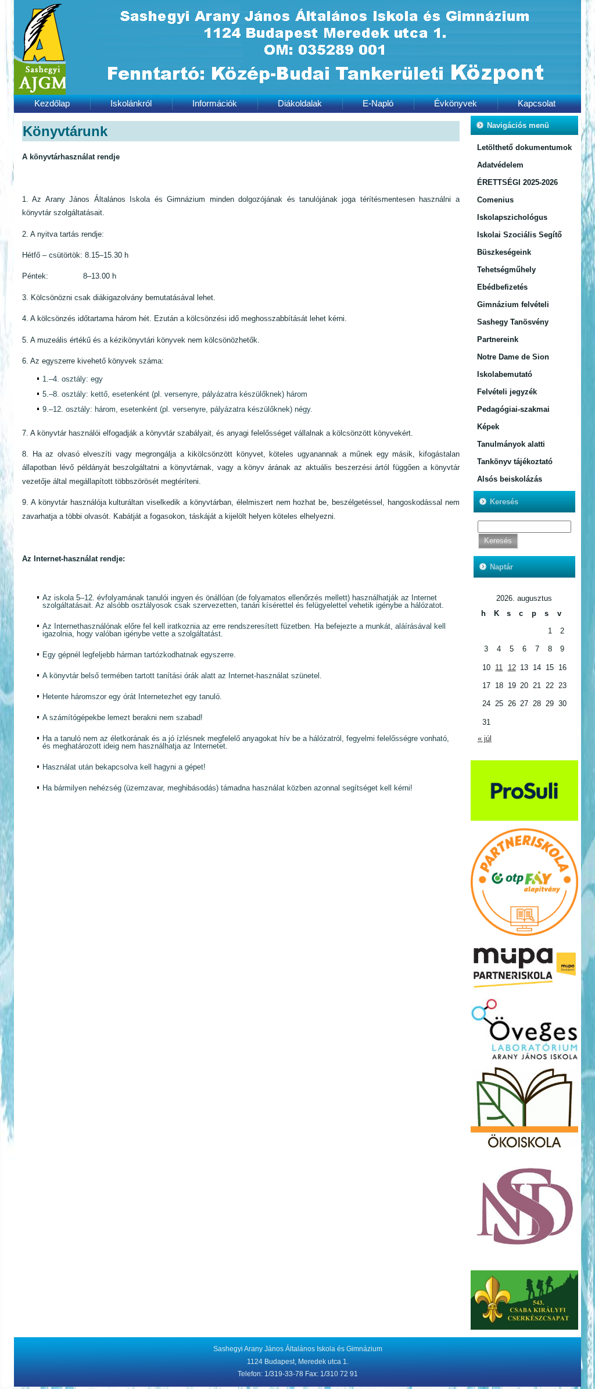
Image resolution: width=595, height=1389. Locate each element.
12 (512, 667)
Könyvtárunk (65, 131)
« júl (485, 738)
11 (499, 667)
